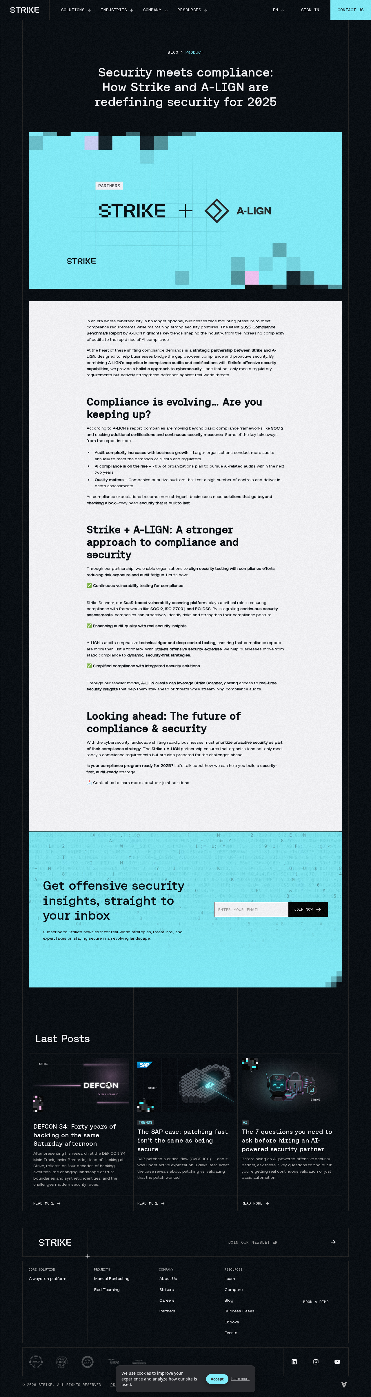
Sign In (310, 10)
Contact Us (351, 10)
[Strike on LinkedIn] (294, 1362)
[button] (76, 10)
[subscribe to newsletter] (333, 1242)
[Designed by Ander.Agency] (345, 1384)
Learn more (240, 1378)
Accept (217, 1379)
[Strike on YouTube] (338, 1362)
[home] (25, 10)
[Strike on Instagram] (316, 1362)
